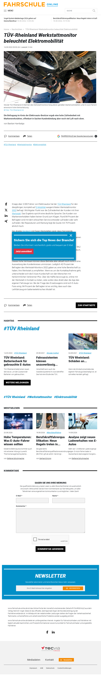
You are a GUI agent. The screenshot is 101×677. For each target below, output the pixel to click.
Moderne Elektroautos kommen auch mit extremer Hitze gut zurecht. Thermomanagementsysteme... (18, 451)
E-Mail (18, 496)
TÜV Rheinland (64, 204)
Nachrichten (17, 29)
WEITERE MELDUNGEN (17, 382)
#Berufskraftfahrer (54, 433)
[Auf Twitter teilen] (6, 210)
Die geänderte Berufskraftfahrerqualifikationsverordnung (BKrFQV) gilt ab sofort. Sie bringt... (52, 451)
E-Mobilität (41, 207)
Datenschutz (50, 668)
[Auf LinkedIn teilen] (6, 215)
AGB (41, 668)
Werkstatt (16, 213)
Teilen (29, 136)
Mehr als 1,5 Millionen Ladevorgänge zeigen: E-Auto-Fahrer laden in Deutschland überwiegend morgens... (82, 451)
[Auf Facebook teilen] (6, 204)
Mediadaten (33, 659)
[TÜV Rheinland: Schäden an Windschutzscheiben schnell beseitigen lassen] (82, 341)
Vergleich (26, 231)
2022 (14, 210)
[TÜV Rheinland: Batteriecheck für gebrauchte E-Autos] (18, 341)
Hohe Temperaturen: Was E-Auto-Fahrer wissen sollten (17, 440)
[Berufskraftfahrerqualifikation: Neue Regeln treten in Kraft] (50, 421)
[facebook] (47, 632)
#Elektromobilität (65, 397)
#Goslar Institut (53, 353)
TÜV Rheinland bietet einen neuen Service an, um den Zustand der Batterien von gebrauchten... (16, 371)
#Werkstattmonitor (39, 397)
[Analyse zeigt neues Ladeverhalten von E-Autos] (82, 421)
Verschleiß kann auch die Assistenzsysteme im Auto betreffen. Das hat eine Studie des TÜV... (50, 371)
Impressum (33, 668)
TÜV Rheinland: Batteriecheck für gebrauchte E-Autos (17, 361)
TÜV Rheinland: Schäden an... (79, 359)
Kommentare (13, 136)
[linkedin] (53, 632)
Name (54, 496)
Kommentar (20, 506)
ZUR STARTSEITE (86, 305)
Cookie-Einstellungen (64, 668)
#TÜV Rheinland (21, 328)
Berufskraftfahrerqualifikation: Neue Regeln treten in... (50, 440)
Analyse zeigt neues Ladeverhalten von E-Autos (82, 440)
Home (6, 29)
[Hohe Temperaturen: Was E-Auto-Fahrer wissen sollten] (18, 421)
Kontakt (49, 659)
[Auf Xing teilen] (6, 221)
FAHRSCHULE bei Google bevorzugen (77, 136)
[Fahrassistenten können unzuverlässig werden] (50, 341)
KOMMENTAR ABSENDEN (50, 549)
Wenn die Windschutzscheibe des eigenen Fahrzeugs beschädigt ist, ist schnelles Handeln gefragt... (82, 371)
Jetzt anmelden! (24, 251)
